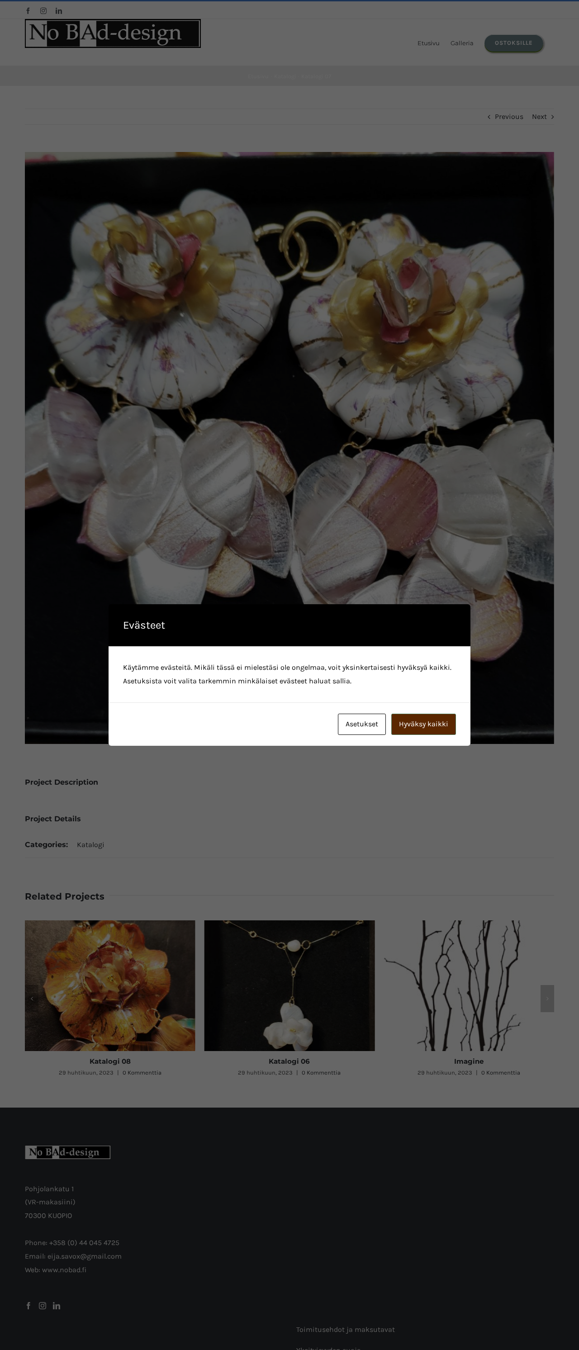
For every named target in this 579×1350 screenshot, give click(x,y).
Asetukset (362, 724)
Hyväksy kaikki (423, 724)
